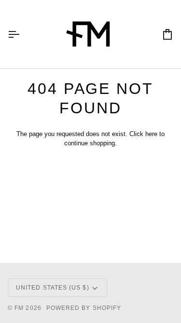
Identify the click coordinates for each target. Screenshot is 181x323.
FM (19, 308)
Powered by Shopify (83, 308)
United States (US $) (52, 287)
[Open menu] (22, 34)
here (151, 134)
